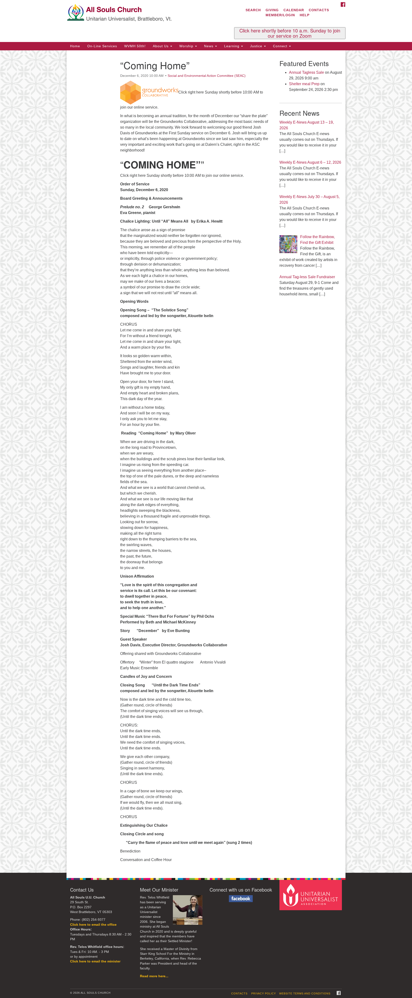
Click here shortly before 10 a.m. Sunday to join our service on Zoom (289, 33)
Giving (272, 10)
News (209, 46)
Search (253, 10)
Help (304, 15)
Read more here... (154, 976)
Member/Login (280, 15)
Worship (187, 46)
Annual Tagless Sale (306, 72)
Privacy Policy (263, 993)
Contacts (319, 10)
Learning (232, 46)
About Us (161, 46)
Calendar (293, 10)
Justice (256, 46)
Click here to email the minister (95, 961)
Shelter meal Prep (304, 84)
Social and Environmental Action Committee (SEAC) (207, 76)
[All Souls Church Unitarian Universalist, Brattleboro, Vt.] (148, 13)
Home (75, 46)
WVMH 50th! (135, 46)
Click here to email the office (93, 924)
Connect (280, 46)
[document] (206, 461)
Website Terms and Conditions (304, 993)
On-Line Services (102, 46)
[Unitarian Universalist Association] (311, 895)
